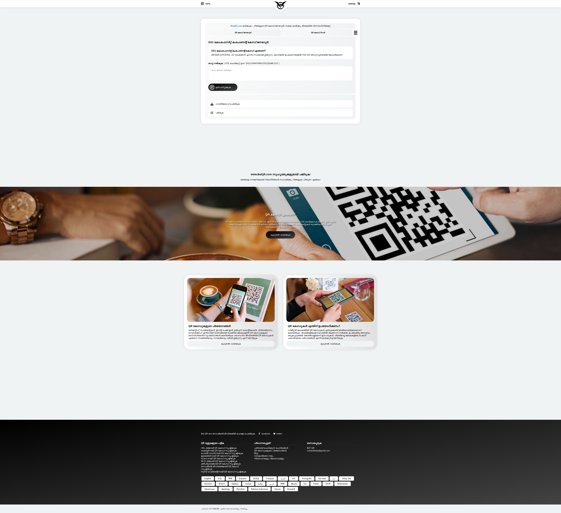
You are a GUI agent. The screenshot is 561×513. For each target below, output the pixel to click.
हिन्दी (230, 478)
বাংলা (293, 478)
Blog (256, 453)
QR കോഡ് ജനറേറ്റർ (243, 33)
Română (240, 489)
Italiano (235, 484)
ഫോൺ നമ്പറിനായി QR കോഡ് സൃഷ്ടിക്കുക (222, 453)
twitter (279, 433)
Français (270, 478)
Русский (322, 478)
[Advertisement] (280, 147)
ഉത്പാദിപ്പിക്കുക (223, 87)
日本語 (256, 478)
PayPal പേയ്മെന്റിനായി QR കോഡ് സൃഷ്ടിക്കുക (223, 471)
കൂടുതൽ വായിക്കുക (280, 235)
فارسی (271, 484)
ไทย (305, 484)
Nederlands (342, 484)
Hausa (277, 489)
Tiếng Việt (346, 478)
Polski (316, 484)
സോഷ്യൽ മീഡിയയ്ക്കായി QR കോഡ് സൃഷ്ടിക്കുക (220, 467)
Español (242, 478)
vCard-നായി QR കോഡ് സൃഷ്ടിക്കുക (218, 458)
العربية (283, 478)
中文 (220, 478)
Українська (209, 489)
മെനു (207, 4)
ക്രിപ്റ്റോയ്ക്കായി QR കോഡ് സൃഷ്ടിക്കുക (221, 464)
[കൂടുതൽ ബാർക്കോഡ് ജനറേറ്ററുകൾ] (356, 33)
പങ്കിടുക (220, 113)
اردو (334, 478)
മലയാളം (352, 4)
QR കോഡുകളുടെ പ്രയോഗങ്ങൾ (270, 450)
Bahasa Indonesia (259, 489)
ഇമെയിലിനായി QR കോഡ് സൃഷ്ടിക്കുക (220, 456)
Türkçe (248, 484)
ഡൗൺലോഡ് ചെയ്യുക (228, 104)
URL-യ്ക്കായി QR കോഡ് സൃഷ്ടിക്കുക (219, 448)
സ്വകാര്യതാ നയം (263, 456)
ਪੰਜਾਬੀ (327, 484)
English (207, 478)
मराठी (282, 484)
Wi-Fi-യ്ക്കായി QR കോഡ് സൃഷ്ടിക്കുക (219, 461)
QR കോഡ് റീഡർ (318, 33)
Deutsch (208, 484)
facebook (266, 433)
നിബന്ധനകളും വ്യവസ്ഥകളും (269, 458)
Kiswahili (291, 489)
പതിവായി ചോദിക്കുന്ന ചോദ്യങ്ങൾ (271, 448)
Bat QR (216, 509)
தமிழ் (260, 484)
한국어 (222, 484)
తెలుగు (294, 484)
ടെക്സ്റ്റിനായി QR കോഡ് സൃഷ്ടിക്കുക (219, 450)
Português (306, 478)
